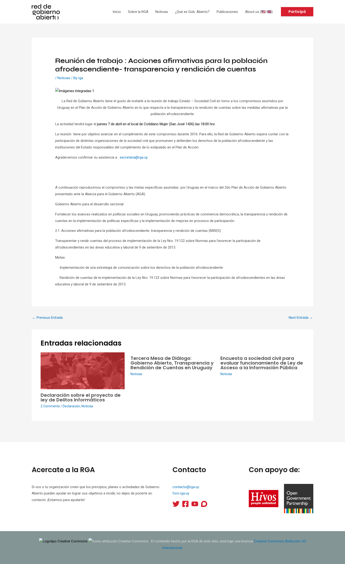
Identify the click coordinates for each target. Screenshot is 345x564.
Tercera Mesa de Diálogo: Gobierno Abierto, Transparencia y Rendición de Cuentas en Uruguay (172, 363)
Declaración (71, 406)
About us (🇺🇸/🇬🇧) (259, 12)
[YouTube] (194, 503)
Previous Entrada (47, 317)
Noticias (161, 12)
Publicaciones (227, 12)
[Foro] (204, 503)
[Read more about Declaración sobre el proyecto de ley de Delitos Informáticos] (83, 370)
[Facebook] (185, 503)
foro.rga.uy (180, 493)
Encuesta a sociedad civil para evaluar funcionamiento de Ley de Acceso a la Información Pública (261, 363)
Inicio (117, 12)
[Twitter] (176, 503)
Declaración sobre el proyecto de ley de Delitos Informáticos (81, 397)
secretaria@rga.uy (134, 157)
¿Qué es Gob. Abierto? (192, 12)
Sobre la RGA (138, 12)
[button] (297, 12)
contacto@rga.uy (185, 487)
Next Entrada (301, 317)
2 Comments (50, 406)
